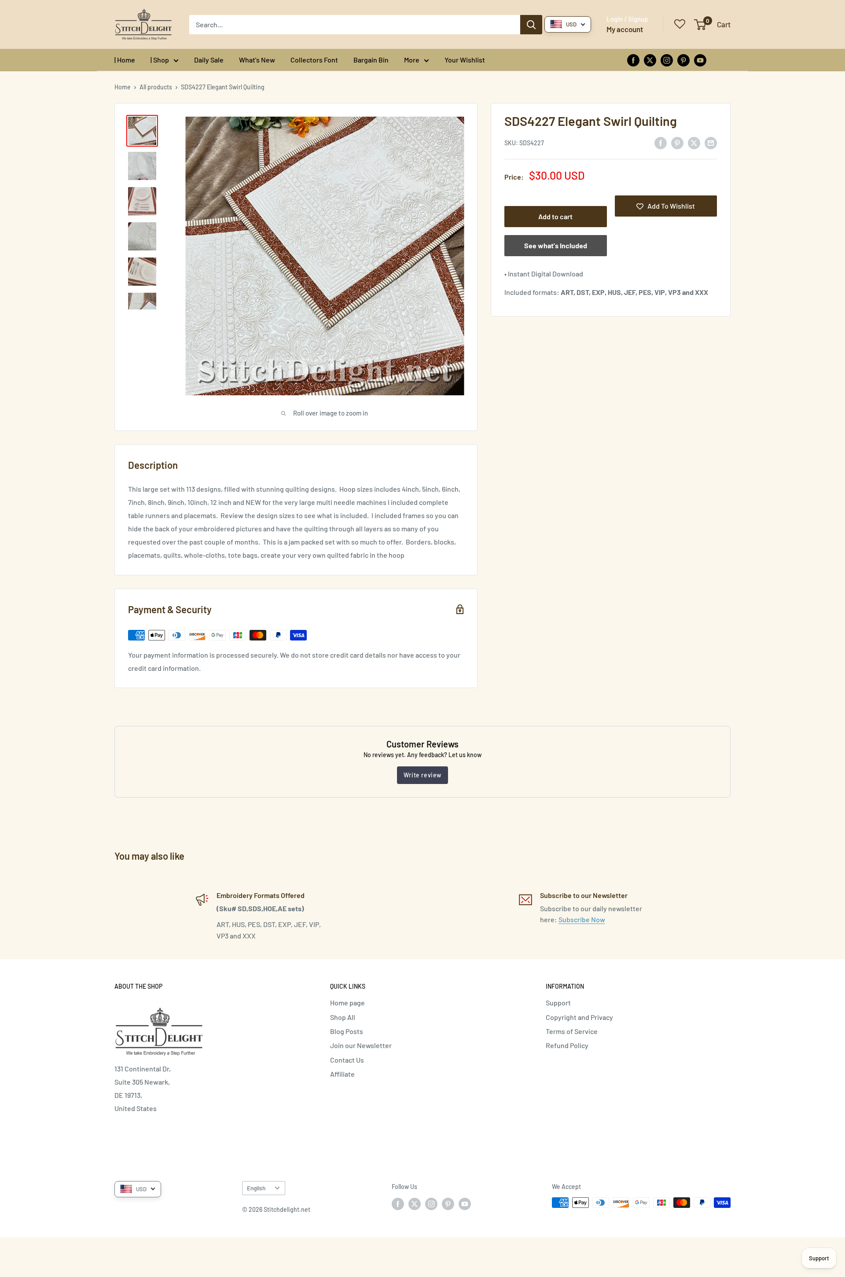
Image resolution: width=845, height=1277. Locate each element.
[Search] (531, 24)
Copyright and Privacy (579, 1017)
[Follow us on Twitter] (650, 59)
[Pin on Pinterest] (677, 142)
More (411, 59)
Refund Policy (567, 1045)
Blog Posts (346, 1031)
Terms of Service (572, 1031)
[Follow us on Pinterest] (683, 59)
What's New (257, 59)
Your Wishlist (465, 59)
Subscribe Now (581, 919)
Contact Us (347, 1060)
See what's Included (555, 246)
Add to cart (555, 217)
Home (122, 87)
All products (156, 87)
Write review (422, 775)
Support (558, 1002)
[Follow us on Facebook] (633, 59)
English (256, 1188)
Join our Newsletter (361, 1045)
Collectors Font (314, 59)
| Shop (160, 59)
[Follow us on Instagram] (667, 59)
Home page (347, 1002)
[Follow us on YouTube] (700, 59)
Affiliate (342, 1074)
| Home (124, 59)
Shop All (342, 1017)
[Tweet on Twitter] (694, 142)
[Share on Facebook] (660, 142)
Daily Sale (209, 59)
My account (624, 29)
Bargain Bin (371, 59)
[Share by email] (711, 142)
